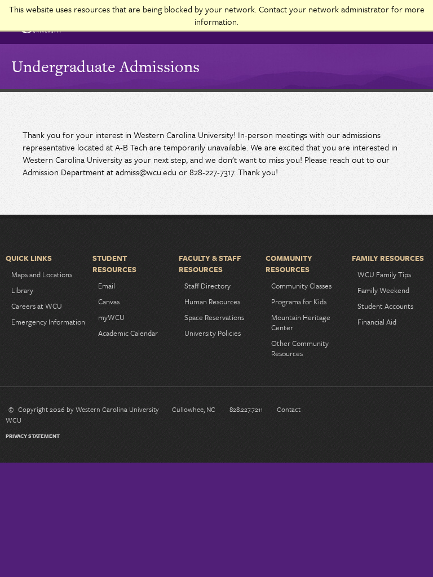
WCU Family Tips (384, 274)
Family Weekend (383, 290)
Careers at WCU (36, 306)
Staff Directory (207, 286)
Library (22, 290)
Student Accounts (385, 306)
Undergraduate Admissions (105, 66)
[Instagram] (362, 411)
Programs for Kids (298, 301)
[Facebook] (344, 411)
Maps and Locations (41, 274)
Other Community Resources (300, 348)
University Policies (212, 333)
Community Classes (301, 286)
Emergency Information (48, 322)
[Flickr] (416, 411)
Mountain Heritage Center (300, 322)
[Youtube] (398, 411)
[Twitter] (380, 411)
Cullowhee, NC (193, 409)
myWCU (111, 317)
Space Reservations (214, 317)
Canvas (109, 301)
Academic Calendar (128, 333)
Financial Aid (376, 322)
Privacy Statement (33, 436)
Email (106, 286)
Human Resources (212, 301)
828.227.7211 (246, 409)
